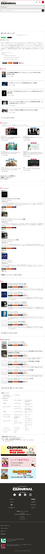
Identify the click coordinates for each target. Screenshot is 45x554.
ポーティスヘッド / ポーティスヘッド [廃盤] (10, 239)
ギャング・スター (17, 406)
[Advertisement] (22, 22)
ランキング (33, 504)
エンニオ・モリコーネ (7, 407)
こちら (15, 437)
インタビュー (12, 507)
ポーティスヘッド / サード (13, 311)
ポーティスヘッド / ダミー (7, 260)
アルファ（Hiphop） (18, 400)
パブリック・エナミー (7, 421)
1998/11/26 (4, 221)
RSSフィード (3, 531)
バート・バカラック (29, 418)
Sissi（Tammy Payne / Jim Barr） (7, 395)
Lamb (15, 431)
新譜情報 (33, 499)
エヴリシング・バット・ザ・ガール (29, 404)
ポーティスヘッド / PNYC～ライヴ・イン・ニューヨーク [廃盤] (13, 219)
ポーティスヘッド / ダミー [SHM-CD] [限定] (16, 321)
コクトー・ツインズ (29, 406)
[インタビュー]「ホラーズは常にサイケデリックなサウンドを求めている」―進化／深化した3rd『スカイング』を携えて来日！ (11, 152)
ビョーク (16, 420)
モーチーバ (16, 429)
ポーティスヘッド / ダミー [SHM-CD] (15, 292)
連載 (12, 504)
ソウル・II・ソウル (6, 414)
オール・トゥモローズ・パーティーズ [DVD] (16, 341)
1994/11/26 (4, 263)
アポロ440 (5, 400)
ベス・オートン (6, 427)
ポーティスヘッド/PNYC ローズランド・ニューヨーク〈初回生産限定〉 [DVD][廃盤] (24, 361)
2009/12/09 (22, 343)
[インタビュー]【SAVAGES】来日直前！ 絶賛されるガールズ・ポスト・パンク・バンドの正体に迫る (33, 137)
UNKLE (4, 403)
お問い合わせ (3, 533)
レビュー (33, 507)
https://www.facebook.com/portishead (11, 57)
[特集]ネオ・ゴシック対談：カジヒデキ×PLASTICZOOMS (31, 168)
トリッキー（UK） (6, 416)
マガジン (26, 427)
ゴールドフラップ (17, 408)
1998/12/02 (15, 380)
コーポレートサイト (22, 518)
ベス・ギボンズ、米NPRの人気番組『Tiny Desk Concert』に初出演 (23, 110)
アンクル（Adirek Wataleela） (28, 400)
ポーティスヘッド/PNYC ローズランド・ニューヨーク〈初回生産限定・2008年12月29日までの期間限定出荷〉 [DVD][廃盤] (25, 351)
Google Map (22, 516)
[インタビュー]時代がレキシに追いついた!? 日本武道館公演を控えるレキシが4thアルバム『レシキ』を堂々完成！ (11, 137)
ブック (11, 502)
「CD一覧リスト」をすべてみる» (9, 333)
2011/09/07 (22, 293)
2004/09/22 (22, 371)
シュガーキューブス (18, 411)
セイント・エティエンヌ (29, 412)
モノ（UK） (5, 431)
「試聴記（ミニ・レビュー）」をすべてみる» (11, 274)
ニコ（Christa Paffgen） (17, 417)
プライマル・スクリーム (29, 425)
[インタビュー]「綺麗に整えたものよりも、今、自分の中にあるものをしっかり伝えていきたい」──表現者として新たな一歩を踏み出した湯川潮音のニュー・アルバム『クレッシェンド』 (33, 153)
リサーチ (33, 502)
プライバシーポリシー (5, 528)
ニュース (12, 499)
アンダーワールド (17, 403)
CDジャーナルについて (5, 525)
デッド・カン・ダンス (18, 414)
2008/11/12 (21, 354)
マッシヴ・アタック (7, 429)
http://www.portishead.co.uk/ (10, 55)
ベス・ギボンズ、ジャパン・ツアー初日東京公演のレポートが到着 (22, 82)
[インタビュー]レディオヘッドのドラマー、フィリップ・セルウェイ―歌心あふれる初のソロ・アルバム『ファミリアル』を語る (11, 168)
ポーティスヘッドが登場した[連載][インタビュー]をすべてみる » (8, 177)
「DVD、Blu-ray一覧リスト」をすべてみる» (12, 388)
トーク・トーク (28, 414)
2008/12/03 (22, 323)
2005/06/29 (22, 362)
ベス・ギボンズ (17, 394)
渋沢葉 (4, 411)
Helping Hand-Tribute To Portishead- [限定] (11, 198)
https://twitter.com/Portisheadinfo (11, 59)
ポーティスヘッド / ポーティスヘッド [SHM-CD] (17, 302)
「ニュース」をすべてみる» (8, 117)
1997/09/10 (4, 242)
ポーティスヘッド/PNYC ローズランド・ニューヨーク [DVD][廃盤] (21, 369)
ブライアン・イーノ (29, 422)
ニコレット (27, 416)
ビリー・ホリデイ (28, 420)
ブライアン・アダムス (18, 423)
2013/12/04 (4, 201)
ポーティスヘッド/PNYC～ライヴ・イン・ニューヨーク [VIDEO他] (20, 378)
